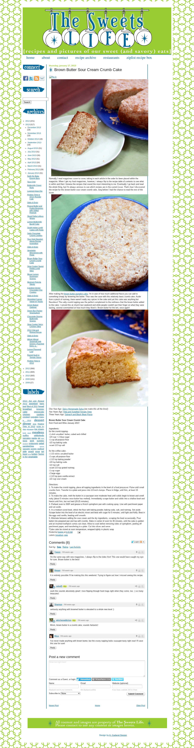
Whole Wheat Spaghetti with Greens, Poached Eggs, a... (35, 342)
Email (83, 683)
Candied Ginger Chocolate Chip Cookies (34, 290)
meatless (38, 432)
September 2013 (34, 142)
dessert (39, 420)
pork (32, 440)
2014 (27, 121)
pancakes (27, 438)
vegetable (33, 456)
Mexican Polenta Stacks (34, 283)
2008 (27, 383)
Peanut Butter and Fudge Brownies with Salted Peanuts (35, 209)
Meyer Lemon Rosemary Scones (33, 276)
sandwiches (28, 446)
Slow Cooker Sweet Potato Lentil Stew (35, 268)
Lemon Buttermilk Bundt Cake (34, 223)
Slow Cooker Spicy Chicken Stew (35, 325)
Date (59, 547)
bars (42, 403)
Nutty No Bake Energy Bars (33, 177)
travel (25, 454)
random (25, 443)
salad (41, 443)
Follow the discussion (142, 541)
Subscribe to (55, 693)
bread (41, 406)
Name (51, 683)
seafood (40, 449)
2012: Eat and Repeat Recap (34, 331)
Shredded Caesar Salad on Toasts (35, 300)
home (30, 57)
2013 (27, 124)
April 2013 (32, 162)
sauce (42, 446)
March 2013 (33, 166)
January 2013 (33, 173)
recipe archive (85, 57)
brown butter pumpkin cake (76, 294)
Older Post (140, 706)
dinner (27, 423)
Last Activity (75, 547)
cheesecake (39, 412)
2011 (27, 372)
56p (74, 620)
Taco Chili (31, 182)
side (25, 451)
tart (42, 451)
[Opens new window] (53, 77)
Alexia (25, 404)
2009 (27, 379)
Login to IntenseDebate (84, 679)
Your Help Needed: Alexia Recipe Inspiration (35, 241)
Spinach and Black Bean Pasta (78, 414)
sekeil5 (59, 586)
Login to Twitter (118, 679)
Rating (65, 547)
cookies (40, 414)
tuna (29, 454)
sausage (26, 449)
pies (42, 438)
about (46, 57)
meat (29, 433)
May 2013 (32, 159)
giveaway (30, 429)
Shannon (58, 604)
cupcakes (34, 417)
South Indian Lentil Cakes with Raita (35, 229)
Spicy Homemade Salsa (73, 409)
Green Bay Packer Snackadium (34, 312)
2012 (27, 368)
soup (37, 451)
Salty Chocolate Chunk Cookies (34, 234)
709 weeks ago (67, 552)
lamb (24, 433)
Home (97, 706)
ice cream (39, 429)
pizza (25, 441)
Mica (56, 636)
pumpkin (40, 441)
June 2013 (32, 155)
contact (62, 57)
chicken (26, 414)
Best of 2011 (32, 406)
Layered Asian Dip (34, 191)
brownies (40, 409)
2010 (27, 376)
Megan (57, 570)
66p (65, 586)
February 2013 (34, 169)
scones (34, 449)
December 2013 (34, 127)
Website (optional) (120, 683)
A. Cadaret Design (118, 735)
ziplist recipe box (139, 57)
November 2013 (34, 133)
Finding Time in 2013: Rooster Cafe (34, 197)
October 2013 (33, 139)
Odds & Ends (32, 203)
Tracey (57, 552)
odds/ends (39, 435)
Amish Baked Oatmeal (32, 306)
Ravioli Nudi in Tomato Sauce (34, 356)
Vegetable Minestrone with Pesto (35, 252)
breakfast (59, 535)
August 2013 (33, 148)
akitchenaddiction (63, 620)
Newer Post (54, 706)
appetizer (33, 403)
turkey (34, 454)
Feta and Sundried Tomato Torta (77, 412)
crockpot (26, 417)
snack (31, 451)
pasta (34, 438)
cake (66, 535)
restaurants (111, 57)
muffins (26, 435)
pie (39, 438)
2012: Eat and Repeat (33, 401)
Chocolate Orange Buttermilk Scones (34, 319)
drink (34, 424)
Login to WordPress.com (101, 679)
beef (24, 406)
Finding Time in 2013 (33, 362)
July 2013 (32, 152)
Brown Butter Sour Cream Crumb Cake (34, 261)
